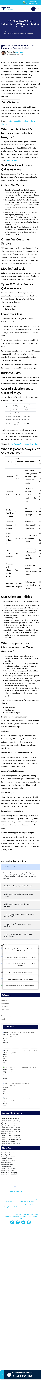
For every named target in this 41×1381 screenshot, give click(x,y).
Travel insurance (6, 1016)
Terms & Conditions (30, 1205)
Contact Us (6, 1238)
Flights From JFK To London (8, 1141)
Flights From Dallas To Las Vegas (10, 1120)
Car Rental (4, 1007)
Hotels (3, 1019)
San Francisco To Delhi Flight (20, 1216)
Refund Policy (6, 1244)
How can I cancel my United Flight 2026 (20, 972)
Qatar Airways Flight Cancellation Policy (23, 444)
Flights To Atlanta (6, 1166)
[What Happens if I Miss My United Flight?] (5, 1102)
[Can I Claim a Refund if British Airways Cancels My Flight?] (5, 1073)
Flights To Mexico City (7, 1162)
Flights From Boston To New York (10, 1118)
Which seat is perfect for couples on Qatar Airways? (18, 895)
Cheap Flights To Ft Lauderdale (9, 1174)
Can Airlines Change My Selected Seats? (17, 886)
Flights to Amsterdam (9, 1296)
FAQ (4, 1259)
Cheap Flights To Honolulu (8, 1168)
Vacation (4, 1013)
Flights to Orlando (8, 1287)
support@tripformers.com (27, 1201)
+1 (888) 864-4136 (23, 1376)
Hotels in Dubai (7, 1265)
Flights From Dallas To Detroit (9, 1133)
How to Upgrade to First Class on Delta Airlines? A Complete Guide (20, 950)
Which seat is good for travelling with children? (17, 905)
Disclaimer (6, 1247)
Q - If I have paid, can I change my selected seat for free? (19, 915)
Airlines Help (9, 32)
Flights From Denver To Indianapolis (11, 1137)
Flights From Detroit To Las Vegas (10, 1143)
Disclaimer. (17, 1207)
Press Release (7, 1250)
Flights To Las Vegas (6, 1159)
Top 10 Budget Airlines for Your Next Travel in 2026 (20, 957)
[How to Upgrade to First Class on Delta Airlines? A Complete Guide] (5, 1039)
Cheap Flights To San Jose (8, 1161)
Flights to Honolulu (8, 1283)
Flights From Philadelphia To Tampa (11, 1139)
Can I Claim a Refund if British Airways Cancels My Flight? (20, 965)
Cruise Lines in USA (8, 1271)
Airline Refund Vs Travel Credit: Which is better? (20, 986)
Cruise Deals (5, 1010)
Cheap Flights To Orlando (8, 1170)
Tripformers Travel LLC (16, 1191)
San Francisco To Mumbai (23, 1214)
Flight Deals (5, 1003)
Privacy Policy (8, 1207)
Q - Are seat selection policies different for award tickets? (18, 935)
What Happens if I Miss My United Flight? (20, 979)
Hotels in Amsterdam (9, 1268)
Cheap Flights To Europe (8, 1157)
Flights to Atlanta (7, 1293)
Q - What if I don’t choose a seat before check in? (17, 925)
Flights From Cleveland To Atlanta (10, 1131)
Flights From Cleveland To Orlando (10, 1126)
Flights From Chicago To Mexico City (11, 1145)
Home (2, 32)
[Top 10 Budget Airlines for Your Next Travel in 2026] (5, 1056)
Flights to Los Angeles (9, 1290)
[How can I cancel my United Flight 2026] (5, 1088)
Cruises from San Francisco (10, 1274)
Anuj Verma (19, 52)
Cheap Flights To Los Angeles (9, 1172)
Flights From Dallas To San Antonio (10, 1135)
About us (5, 1235)
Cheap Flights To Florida (7, 1153)
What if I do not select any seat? (15, 867)
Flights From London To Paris (9, 1124)
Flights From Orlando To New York (10, 1122)
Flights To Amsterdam (7, 1164)
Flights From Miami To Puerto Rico (10, 1130)
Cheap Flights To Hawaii (7, 1155)
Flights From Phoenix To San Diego (10, 1128)
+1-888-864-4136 (32, 3)
